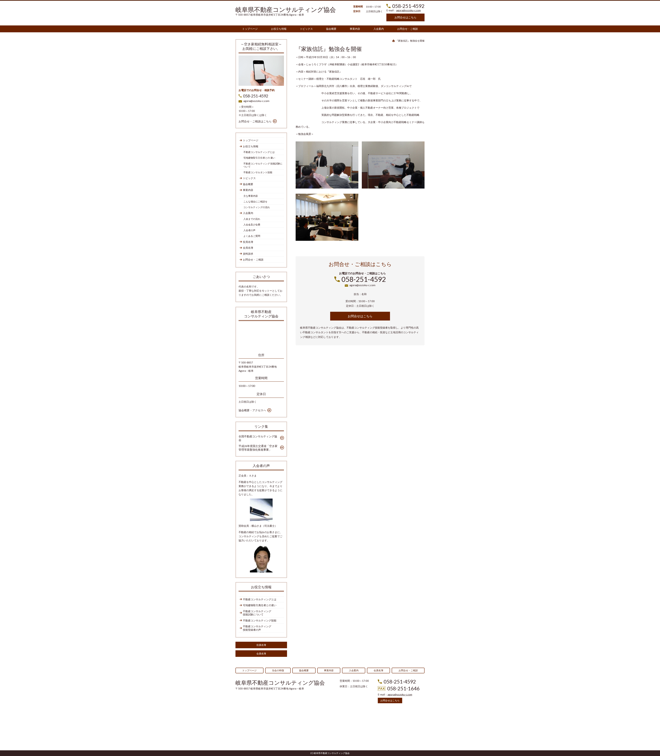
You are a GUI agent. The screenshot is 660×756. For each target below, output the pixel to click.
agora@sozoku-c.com (408, 10)
